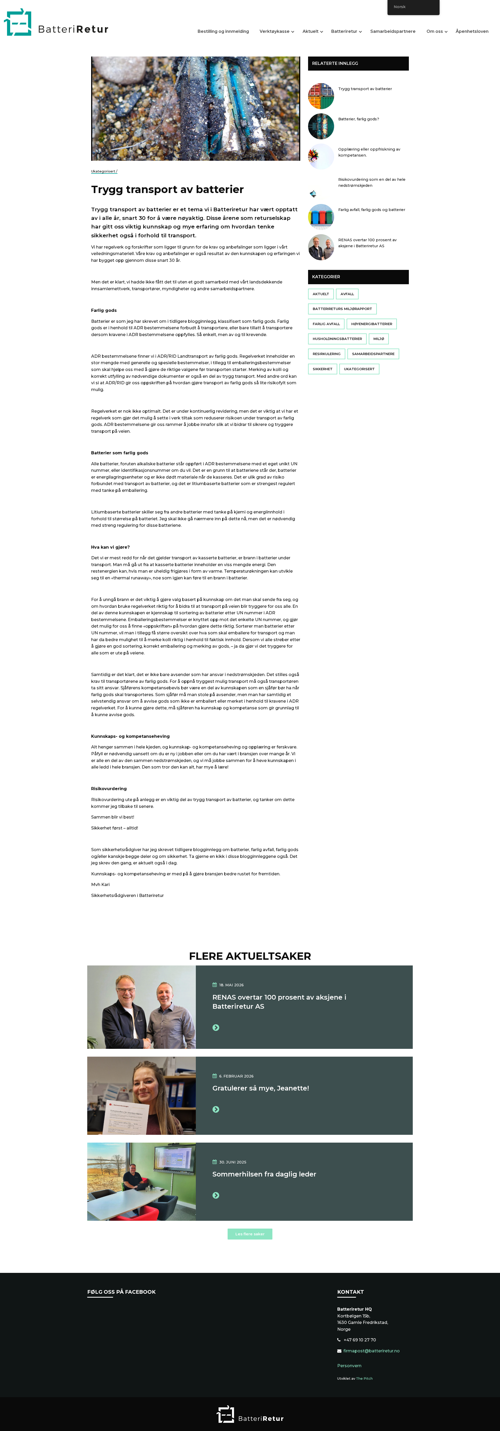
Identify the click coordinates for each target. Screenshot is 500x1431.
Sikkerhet (323, 369)
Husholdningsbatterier (337, 339)
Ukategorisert (359, 369)
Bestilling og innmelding (223, 31)
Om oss (435, 31)
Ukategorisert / (104, 171)
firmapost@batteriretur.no (371, 1350)
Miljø (378, 339)
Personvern (349, 1365)
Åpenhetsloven (472, 31)
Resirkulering (327, 354)
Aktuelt (310, 31)
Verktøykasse (275, 31)
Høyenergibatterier (371, 324)
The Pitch (364, 1378)
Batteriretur (344, 31)
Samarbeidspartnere (393, 31)
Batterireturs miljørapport (342, 309)
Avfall (347, 294)
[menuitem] (225, 32)
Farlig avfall (326, 324)
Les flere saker (250, 1234)
